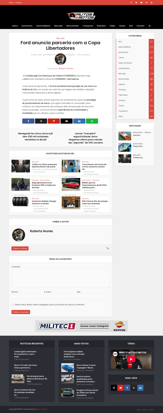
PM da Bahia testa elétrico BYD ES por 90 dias (37, 379)
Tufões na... (138, 157)
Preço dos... (138, 146)
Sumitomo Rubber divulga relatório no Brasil (44, 202)
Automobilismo (43, 26)
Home (11, 2)
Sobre (15, 26)
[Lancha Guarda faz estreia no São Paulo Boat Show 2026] (125, 136)
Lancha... (137, 135)
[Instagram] (114, 388)
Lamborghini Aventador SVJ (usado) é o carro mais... (25, 354)
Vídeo (112, 26)
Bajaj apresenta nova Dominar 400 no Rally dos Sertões (44, 185)
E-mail (48, 291)
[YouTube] (121, 388)
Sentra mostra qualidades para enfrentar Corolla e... (86, 379)
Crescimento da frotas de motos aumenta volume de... (94, 167)
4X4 (131, 26)
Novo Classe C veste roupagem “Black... (86, 366)
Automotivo (27, 26)
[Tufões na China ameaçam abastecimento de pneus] (125, 158)
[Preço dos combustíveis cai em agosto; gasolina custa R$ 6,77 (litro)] (125, 147)
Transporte (88, 26)
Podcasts (101, 26)
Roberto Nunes (53, 55)
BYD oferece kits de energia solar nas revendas (95, 202)
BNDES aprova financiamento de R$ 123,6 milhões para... (94, 185)
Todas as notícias (20, 248)
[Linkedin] (140, 388)
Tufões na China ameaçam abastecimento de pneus (44, 165)
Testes (122, 26)
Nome (15, 291)
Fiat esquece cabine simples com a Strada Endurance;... (74, 354)
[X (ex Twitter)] (134, 388)
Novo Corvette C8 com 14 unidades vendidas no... (24, 392)
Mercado (58, 26)
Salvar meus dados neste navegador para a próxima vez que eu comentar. (50, 304)
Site (78, 291)
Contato (18, 2)
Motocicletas (72, 26)
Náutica (147, 132)
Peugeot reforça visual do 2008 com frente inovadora (87, 392)
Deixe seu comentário (72, 359)
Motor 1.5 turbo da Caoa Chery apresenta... (25, 366)
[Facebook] (127, 388)
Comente (15, 266)
